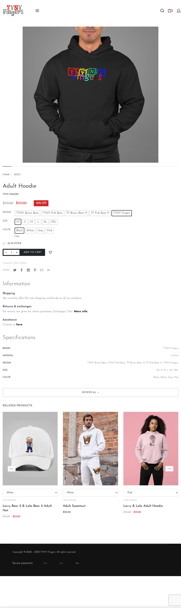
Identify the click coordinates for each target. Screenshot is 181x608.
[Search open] (162, 11)
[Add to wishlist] (50, 252)
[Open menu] (37, 10)
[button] (90, 392)
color (6, 230)
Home (6, 175)
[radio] (27, 213)
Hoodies (23, 263)
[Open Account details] (179, 11)
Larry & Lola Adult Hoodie (143, 506)
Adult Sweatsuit (74, 506)
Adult (17, 175)
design (7, 212)
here (19, 324)
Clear (17, 236)
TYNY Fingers (9, 500)
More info (80, 311)
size (5, 221)
